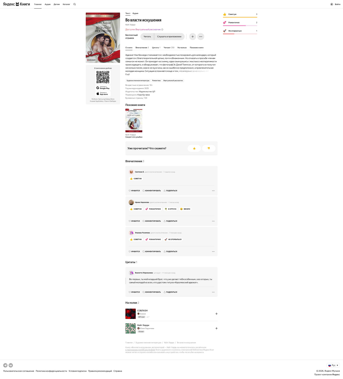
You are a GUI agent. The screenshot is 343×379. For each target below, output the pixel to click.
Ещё (127, 74)
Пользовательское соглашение (18, 371)
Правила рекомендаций (100, 371)
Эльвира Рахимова (142, 233)
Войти (337, 4)
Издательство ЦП (147, 91)
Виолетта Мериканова (144, 273)
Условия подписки (78, 371)
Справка (117, 371)
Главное (38, 4)
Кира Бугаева (143, 95)
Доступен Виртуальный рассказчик (143, 29)
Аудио (48, 4)
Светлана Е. (139, 172)
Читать (147, 36)
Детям (57, 4)
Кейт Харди (130, 25)
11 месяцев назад (168, 273)
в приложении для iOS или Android (140, 350)
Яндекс (336, 374)
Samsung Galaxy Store (106, 99)
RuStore (94, 99)
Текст (127, 13)
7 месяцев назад (175, 233)
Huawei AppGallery (96, 101)
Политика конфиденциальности (51, 371)
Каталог (66, 4)
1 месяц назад (174, 202)
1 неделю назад (169, 172)
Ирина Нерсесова (142, 202)
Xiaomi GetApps (110, 101)
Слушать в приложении (169, 36)
